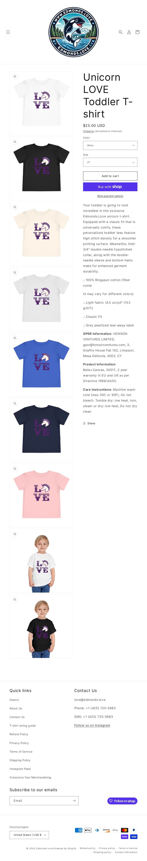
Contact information (126, 852)
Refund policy (87, 848)
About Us (16, 708)
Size (85, 154)
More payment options (110, 195)
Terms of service (128, 848)
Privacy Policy (19, 743)
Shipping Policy (20, 760)
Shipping (88, 131)
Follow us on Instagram (92, 725)
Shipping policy (102, 852)
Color (86, 137)
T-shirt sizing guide (23, 725)
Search (14, 699)
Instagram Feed (20, 768)
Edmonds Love (44, 848)
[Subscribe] (74, 800)
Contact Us (17, 717)
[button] (8, 32)
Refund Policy (19, 734)
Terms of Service (21, 751)
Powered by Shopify (65, 848)
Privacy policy (107, 848)
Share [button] (91, 423)
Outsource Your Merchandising (30, 777)
